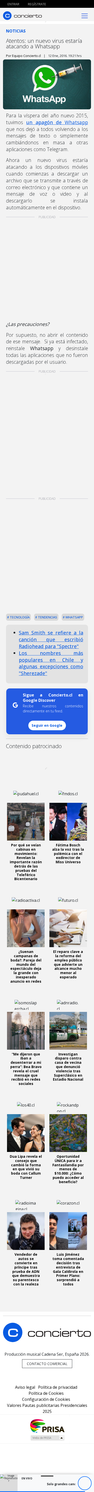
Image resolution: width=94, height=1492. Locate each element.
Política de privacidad (57, 1387)
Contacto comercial (47, 1363)
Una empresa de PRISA (47, 1425)
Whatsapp (74, 617)
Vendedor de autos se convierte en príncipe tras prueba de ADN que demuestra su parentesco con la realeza (26, 1269)
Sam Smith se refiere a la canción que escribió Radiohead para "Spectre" (51, 639)
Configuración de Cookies (46, 1399)
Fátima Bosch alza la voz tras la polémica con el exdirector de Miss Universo (68, 853)
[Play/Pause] (84, 1483)
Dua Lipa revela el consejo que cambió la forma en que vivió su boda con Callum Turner (26, 1167)
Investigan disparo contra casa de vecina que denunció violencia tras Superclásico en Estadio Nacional (68, 1067)
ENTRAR (13, 4)
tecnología (19, 617)
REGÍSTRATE (36, 4)
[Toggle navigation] (84, 15)
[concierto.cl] (22, 15)
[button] (42, 1491)
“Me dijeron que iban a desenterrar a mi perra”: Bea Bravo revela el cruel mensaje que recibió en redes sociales (26, 1069)
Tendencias (47, 617)
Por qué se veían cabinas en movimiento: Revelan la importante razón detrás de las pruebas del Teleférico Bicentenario (26, 862)
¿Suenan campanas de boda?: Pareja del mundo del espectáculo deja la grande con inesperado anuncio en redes (25, 966)
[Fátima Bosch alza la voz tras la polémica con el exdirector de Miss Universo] (68, 822)
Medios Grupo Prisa (47, 1438)
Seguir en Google (47, 725)
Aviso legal (25, 1387)
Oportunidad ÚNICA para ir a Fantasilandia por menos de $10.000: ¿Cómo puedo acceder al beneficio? (68, 1169)
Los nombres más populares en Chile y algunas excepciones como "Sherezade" (51, 663)
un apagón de (57, 122)
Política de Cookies (46, 1393)
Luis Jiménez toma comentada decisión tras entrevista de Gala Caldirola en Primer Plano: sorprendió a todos (68, 1269)
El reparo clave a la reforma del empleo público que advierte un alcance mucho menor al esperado (68, 964)
